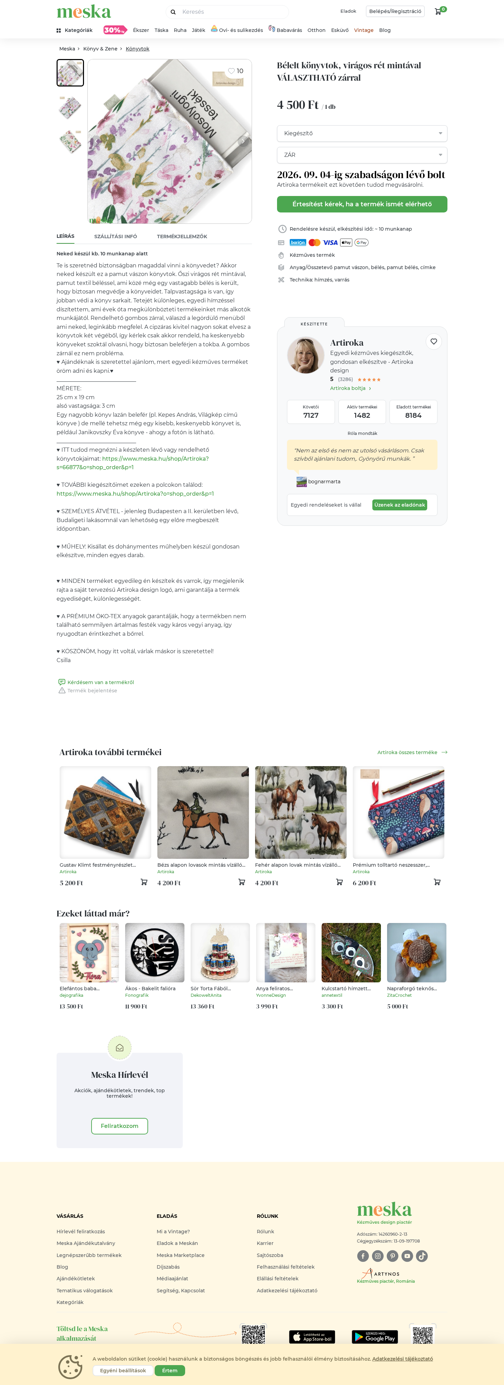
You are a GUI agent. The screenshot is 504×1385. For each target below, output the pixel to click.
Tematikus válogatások (85, 1291)
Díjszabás (168, 1267)
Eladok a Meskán (177, 1243)
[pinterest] (392, 1256)
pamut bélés (402, 267)
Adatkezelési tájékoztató (287, 1291)
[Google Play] (312, 1337)
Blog (385, 30)
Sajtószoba (270, 1255)
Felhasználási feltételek (286, 1267)
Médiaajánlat (172, 1279)
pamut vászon (351, 267)
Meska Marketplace (181, 1255)
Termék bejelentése (92, 691)
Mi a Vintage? (173, 1231)
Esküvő (340, 30)
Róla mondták (362, 433)
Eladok (348, 11)
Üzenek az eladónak (399, 505)
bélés (377, 267)
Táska (161, 30)
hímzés (323, 280)
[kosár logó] (438, 11)
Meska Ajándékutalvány (86, 1243)
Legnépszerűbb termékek (89, 1255)
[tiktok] (422, 1256)
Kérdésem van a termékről (101, 682)
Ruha (180, 30)
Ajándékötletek (76, 1279)
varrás (342, 280)
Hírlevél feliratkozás (81, 1231)
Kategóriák (70, 1302)
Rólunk (265, 1231)
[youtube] (407, 1256)
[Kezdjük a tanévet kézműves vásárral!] (116, 29)
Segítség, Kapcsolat (181, 1291)
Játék (198, 30)
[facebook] (363, 1256)
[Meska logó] (84, 11)
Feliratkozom (120, 1126)
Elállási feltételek (278, 1279)
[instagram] (378, 1256)
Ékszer (141, 30)
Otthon (317, 30)
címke (428, 267)
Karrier (265, 1243)
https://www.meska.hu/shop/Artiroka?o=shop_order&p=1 (135, 493)
